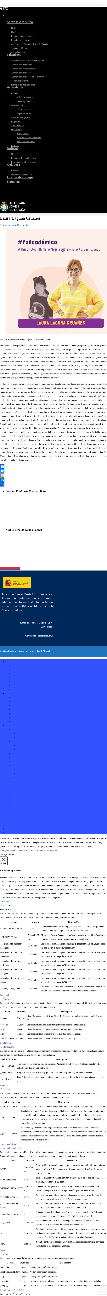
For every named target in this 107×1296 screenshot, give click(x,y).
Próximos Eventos (25, 733)
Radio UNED (23, 770)
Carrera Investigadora (20, 753)
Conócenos (16, 669)
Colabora (10, 802)
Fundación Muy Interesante (29, 774)
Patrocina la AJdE (19, 806)
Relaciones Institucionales (22, 677)
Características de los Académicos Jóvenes (29, 697)
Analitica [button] (4, 1085)
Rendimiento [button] (5, 1043)
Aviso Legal (29, 651)
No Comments (21, 225)
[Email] (53, 475)
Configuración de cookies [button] (11, 850)
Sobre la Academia (14, 661)
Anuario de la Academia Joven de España (29, 681)
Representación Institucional (23, 798)
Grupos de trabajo (13, 814)
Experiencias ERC (25, 749)
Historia (14, 665)
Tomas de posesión (19, 717)
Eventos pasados (24, 737)
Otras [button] (2, 1250)
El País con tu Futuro (26, 778)
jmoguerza (8, 225)
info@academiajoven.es (43, 636)
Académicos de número (21, 701)
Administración (18, 689)
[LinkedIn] (53, 480)
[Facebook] (53, 466)
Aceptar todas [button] (29, 850)
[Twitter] (53, 471)
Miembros (10, 693)
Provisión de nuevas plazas (23, 721)
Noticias (9, 786)
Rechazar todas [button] (42, 850)
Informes (15, 782)
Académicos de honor (20, 709)
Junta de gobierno (19, 685)
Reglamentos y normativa (22, 673)
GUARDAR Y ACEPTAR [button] (12, 1290)
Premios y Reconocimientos (23, 794)
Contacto (10, 818)
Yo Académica (17, 761)
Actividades (11, 725)
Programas (15, 757)
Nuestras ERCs (18, 741)
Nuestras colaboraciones (21, 810)
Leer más (53, 850)
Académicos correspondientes (24, 705)
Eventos (14, 729)
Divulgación (16, 766)
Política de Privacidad (43, 651)
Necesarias (8, 905)
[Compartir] (53, 484)
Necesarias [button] (4, 901)
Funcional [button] (4, 995)
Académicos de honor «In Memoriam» (28, 713)
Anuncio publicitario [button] (9, 1144)
